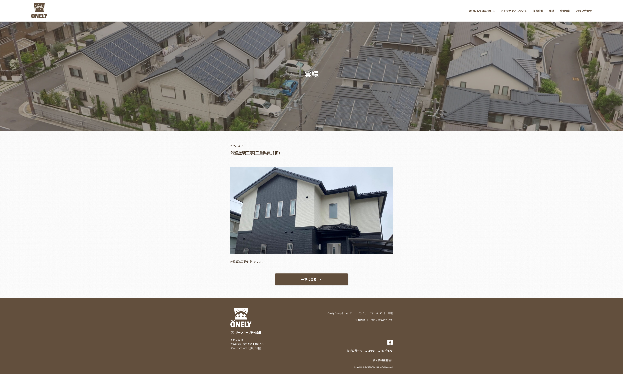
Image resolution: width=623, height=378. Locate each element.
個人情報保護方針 (383, 360)
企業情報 (565, 11)
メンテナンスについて (514, 11)
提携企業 (538, 11)
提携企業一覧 (354, 350)
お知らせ (370, 350)
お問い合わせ (584, 11)
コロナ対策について (382, 320)
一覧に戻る (309, 279)
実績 (551, 11)
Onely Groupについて (482, 11)
